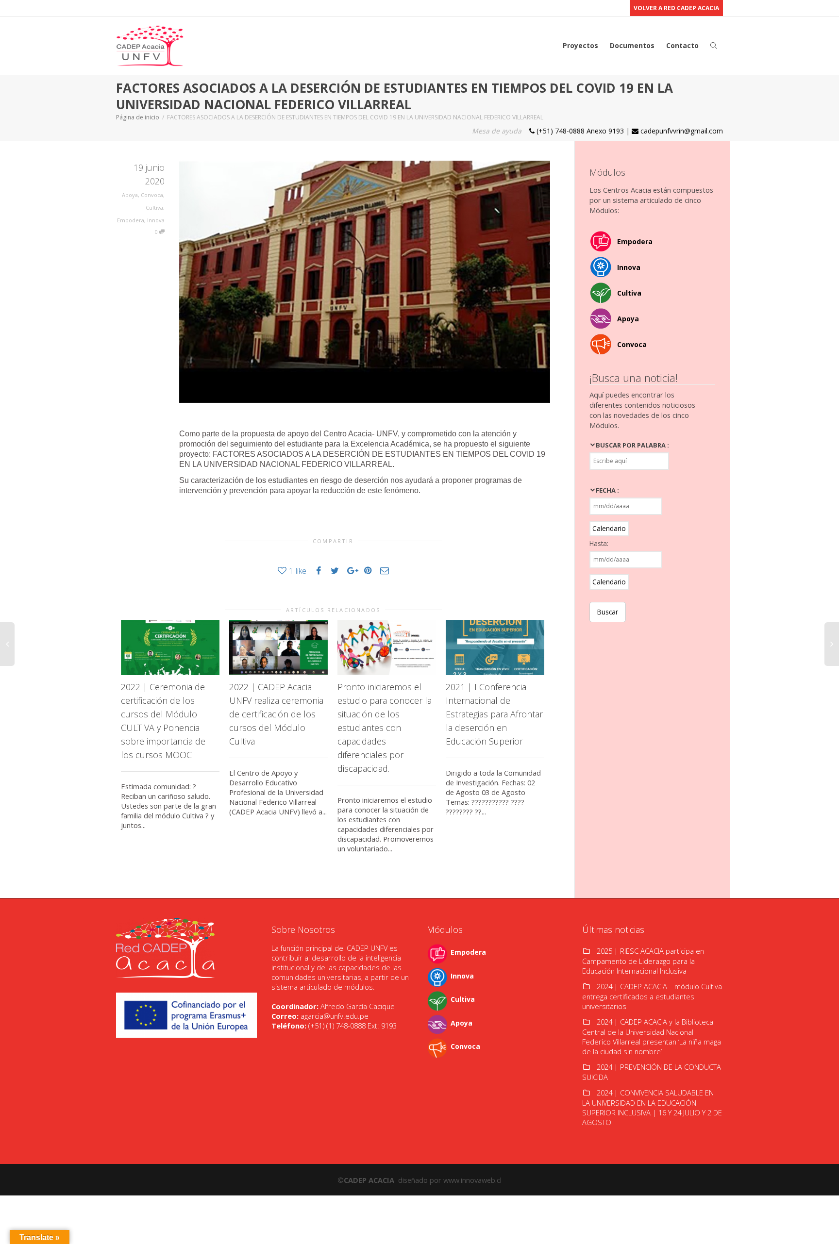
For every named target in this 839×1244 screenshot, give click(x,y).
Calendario (609, 528)
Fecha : (607, 490)
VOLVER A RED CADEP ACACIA (676, 8)
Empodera (130, 220)
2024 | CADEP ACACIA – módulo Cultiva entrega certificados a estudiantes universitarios (652, 996)
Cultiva (154, 207)
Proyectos (580, 45)
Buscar (607, 611)
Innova (156, 220)
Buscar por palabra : (632, 445)
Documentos (632, 45)
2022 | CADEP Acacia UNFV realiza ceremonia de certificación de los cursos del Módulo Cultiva (276, 714)
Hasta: (598, 543)
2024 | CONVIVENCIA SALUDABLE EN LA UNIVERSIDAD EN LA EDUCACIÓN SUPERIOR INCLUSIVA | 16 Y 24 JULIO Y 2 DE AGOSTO (652, 1107)
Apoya (130, 195)
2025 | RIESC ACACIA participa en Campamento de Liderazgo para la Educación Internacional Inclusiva (643, 961)
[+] (170, 647)
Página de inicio (137, 117)
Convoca (152, 195)
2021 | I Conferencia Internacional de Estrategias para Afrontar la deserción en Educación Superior (494, 714)
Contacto (682, 45)
